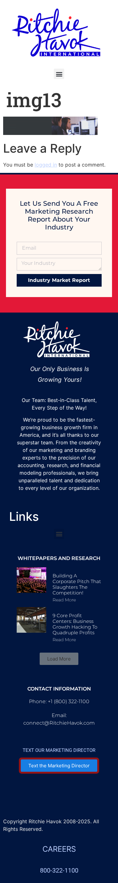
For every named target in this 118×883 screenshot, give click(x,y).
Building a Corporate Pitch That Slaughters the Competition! (77, 584)
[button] (59, 74)
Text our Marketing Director (59, 750)
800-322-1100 (59, 870)
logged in (46, 164)
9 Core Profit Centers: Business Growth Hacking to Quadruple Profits (75, 624)
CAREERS (59, 849)
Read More (64, 600)
